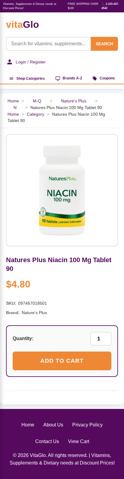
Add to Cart (62, 361)
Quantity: (23, 338)
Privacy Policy (87, 424)
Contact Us (47, 441)
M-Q (37, 101)
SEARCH (104, 43)
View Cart (78, 441)
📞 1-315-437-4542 (110, 6)
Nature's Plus (73, 101)
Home (13, 114)
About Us (53, 424)
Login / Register (31, 61)
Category (35, 114)
